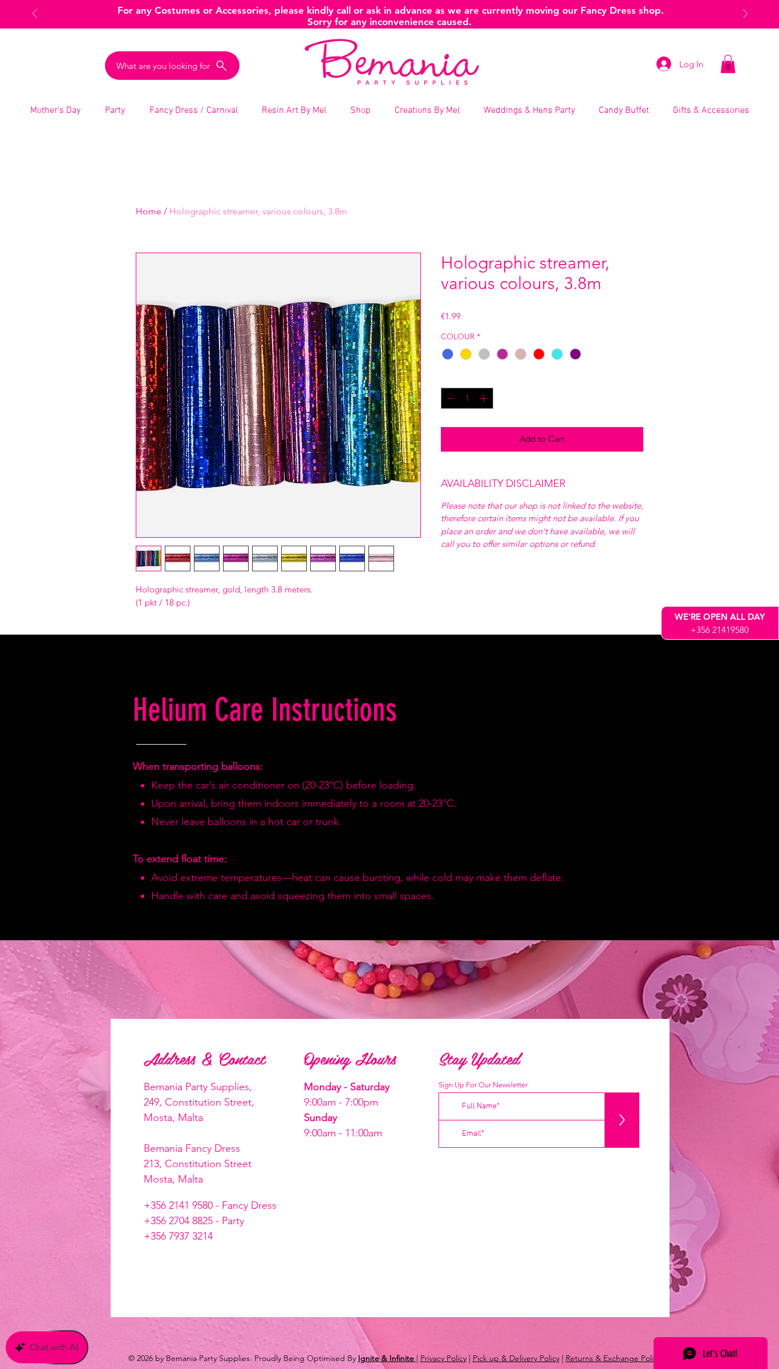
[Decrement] (450, 398)
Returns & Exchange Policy (613, 1358)
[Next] (745, 14)
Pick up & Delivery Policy (516, 1358)
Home (148, 211)
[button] (728, 64)
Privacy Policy (443, 1358)
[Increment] (484, 398)
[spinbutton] (467, 398)
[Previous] (35, 14)
